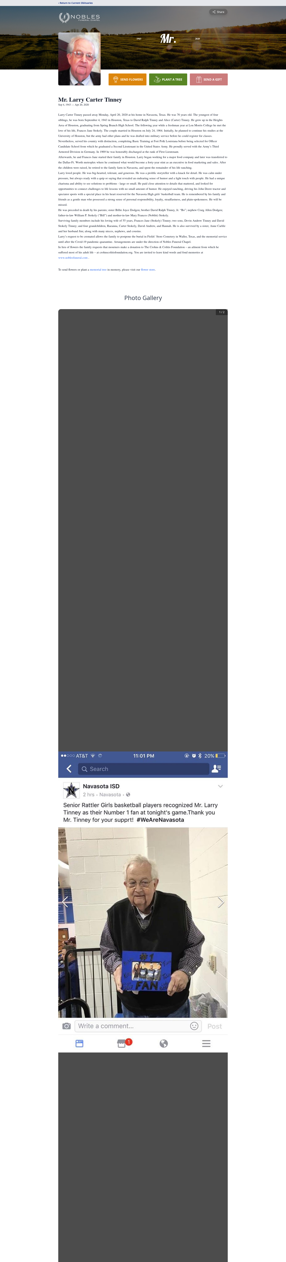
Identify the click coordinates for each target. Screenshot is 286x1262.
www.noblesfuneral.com (73, 257)
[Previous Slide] (65, 902)
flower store (148, 269)
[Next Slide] (221, 902)
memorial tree (98, 269)
